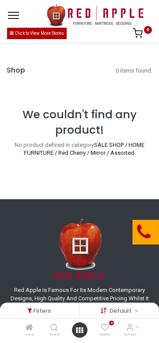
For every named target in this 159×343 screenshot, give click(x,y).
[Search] (54, 328)
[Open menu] (79, 330)
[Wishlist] (105, 328)
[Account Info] (130, 328)
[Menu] (13, 15)
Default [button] (121, 311)
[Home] (29, 328)
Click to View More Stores (39, 33)
